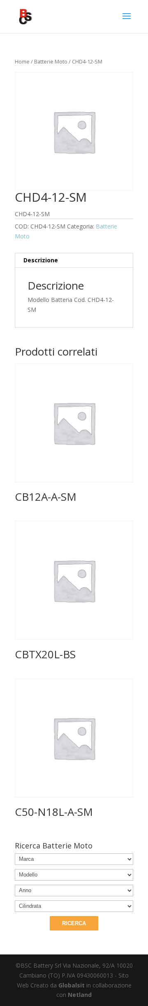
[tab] (74, 260)
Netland (80, 995)
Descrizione (40, 260)
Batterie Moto (50, 61)
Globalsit (71, 985)
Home (22, 61)
